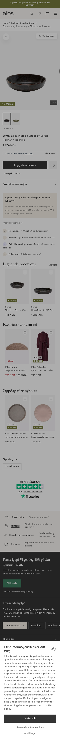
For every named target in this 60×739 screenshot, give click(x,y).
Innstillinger (30, 733)
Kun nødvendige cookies (30, 726)
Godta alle (30, 718)
